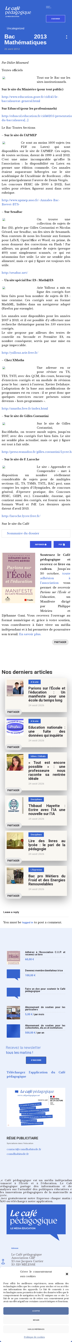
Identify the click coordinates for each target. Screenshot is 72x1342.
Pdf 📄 (62, 545)
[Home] (19, 22)
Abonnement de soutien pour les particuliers (45, 1008)
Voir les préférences (36, 1329)
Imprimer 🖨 (40, 545)
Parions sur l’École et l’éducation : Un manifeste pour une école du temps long (46, 694)
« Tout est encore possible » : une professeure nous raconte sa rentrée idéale (46, 770)
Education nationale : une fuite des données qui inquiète (46, 731)
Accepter (36, 1311)
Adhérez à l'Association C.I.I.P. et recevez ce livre (45, 953)
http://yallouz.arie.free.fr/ (20, 352)
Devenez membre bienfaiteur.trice (44, 970)
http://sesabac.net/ (15, 272)
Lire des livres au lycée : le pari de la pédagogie (46, 845)
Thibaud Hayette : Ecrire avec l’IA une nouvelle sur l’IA (46, 810)
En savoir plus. (30, 634)
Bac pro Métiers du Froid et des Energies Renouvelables (46, 880)
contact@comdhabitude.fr (24, 1149)
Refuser (36, 1320)
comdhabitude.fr (18, 1154)
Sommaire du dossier (23, 533)
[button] (67, 1274)
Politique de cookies (34, 1337)
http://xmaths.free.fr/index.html (25, 408)
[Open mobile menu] (49, 7)
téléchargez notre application (31, 1201)
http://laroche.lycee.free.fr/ (21, 516)
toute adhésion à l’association (55, 578)
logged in (27, 922)
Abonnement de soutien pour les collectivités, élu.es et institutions (45, 1026)
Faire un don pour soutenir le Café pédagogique (45, 990)
